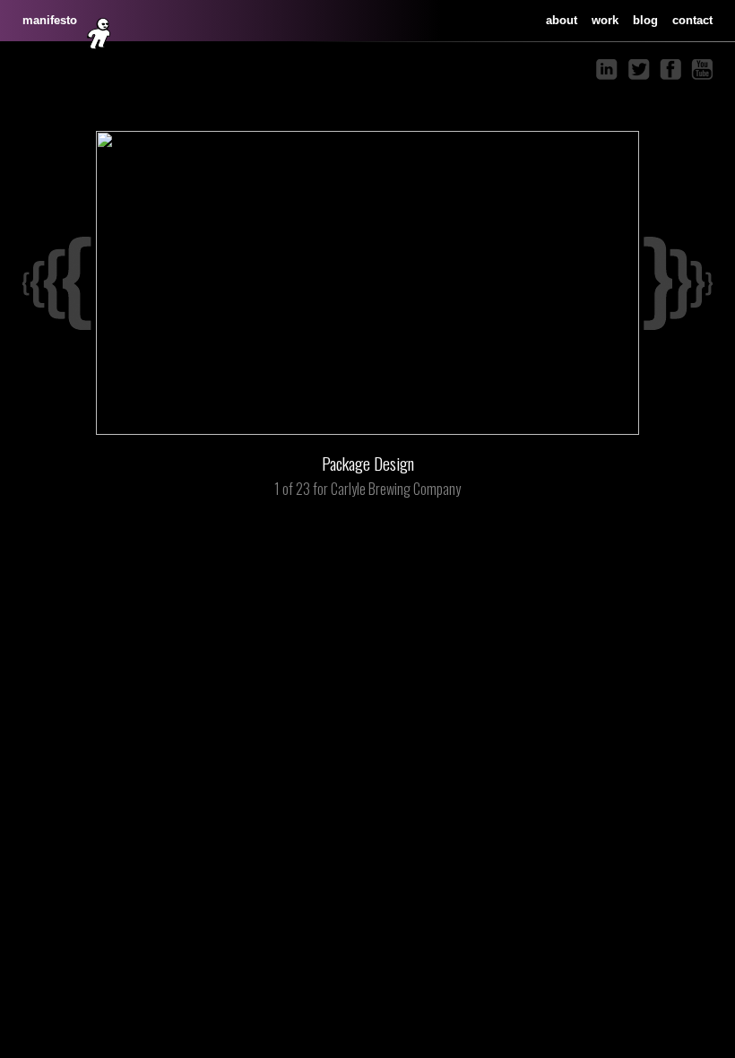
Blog (645, 20)
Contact (692, 20)
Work (605, 20)
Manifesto (49, 20)
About (561, 20)
